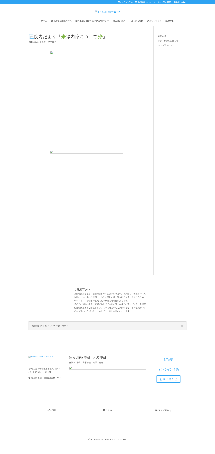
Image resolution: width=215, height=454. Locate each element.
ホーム (44, 21)
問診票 (168, 360)
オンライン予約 (126, 2)
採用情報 (169, 21)
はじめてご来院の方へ (61, 21)
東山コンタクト (120, 21)
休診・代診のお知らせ (168, 40)
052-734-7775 (165, 2)
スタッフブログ (154, 21)
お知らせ (162, 36)
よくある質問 (137, 21)
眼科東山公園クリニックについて (90, 21)
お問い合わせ (181, 2)
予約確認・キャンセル (146, 2)
